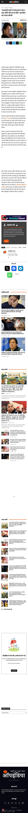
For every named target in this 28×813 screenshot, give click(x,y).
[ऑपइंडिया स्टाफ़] (5, 254)
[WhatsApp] (20, 43)
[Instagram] (8, 803)
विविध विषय (10, 7)
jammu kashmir (14, 247)
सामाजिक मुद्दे (3, 383)
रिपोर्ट (2, 7)
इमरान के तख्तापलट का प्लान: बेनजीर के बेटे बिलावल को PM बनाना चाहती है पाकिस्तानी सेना (12, 332)
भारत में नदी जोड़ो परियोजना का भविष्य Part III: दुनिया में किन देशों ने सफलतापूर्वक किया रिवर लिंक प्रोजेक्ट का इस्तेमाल (17, 594)
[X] (10, 43)
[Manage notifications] (3, 810)
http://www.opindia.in (12, 253)
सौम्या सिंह (2, 393)
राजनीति (3, 412)
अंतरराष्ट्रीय (6, 7)
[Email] (17, 43)
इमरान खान (19, 247)
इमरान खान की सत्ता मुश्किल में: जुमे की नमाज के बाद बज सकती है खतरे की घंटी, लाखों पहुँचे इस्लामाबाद (12, 311)
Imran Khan (8, 247)
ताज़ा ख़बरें (4, 519)
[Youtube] (22, 803)
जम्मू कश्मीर (24, 247)
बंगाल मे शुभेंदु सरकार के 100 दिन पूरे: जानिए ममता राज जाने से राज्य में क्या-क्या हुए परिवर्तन (17, 448)
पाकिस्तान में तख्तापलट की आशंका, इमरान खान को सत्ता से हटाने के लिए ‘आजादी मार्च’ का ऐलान (13, 353)
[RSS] (12, 803)
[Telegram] (14, 43)
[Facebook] (7, 43)
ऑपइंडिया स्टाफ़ (23, 20)
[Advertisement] (14, 477)
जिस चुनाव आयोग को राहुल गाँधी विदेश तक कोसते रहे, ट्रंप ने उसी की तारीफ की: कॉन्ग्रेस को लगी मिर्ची (18, 441)
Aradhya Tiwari (4, 422)
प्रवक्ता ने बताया (7, 118)
